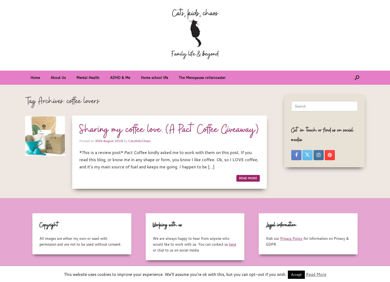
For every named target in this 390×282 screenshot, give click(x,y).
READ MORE (248, 178)
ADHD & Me (120, 77)
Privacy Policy (291, 238)
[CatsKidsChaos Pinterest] (330, 155)
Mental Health (87, 77)
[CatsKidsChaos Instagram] (319, 155)
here (232, 244)
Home (35, 77)
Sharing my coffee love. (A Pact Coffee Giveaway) (169, 130)
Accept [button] (296, 274)
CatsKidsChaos (139, 141)
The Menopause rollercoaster (202, 77)
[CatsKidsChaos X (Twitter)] (307, 155)
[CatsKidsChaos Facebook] (296, 155)
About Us (58, 77)
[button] (357, 78)
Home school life (154, 77)
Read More (316, 274)
